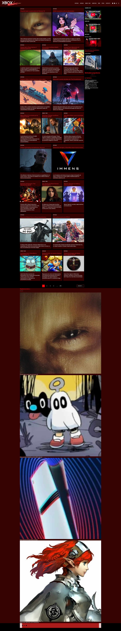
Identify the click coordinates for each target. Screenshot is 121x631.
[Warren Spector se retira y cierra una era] (73, 194)
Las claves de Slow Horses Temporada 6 (50, 184)
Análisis (82, 3)
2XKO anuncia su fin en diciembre (63, 11)
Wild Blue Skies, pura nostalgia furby (73, 116)
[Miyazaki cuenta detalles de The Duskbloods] (68, 92)
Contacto (108, 3)
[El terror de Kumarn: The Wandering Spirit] (30, 194)
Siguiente (80, 285)
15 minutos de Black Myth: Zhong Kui (50, 48)
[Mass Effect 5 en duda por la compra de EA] (30, 126)
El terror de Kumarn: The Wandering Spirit (27, 184)
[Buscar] (118, 3)
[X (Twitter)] (112, 3)
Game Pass (94, 3)
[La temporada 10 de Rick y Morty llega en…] (30, 263)
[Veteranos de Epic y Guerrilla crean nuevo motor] (68, 161)
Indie (99, 3)
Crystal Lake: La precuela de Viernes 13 (32, 11)
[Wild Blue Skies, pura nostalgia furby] (73, 126)
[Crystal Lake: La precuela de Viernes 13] (35, 24)
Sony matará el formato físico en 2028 (28, 539)
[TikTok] (116, 3)
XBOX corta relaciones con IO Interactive (29, 622)
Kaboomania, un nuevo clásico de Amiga (51, 254)
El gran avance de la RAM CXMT (91, 84)
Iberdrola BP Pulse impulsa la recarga (91, 83)
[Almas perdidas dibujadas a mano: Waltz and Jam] (60, 415)
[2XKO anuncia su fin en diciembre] (68, 24)
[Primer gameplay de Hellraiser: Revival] (35, 161)
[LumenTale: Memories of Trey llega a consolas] (73, 57)
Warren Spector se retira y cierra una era (72, 184)
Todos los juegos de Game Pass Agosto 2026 (72, 254)
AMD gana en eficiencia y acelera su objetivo (91, 81)
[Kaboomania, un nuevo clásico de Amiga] (52, 263)
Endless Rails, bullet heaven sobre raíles (33, 79)
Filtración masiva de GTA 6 (61, 217)
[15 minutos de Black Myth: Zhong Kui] (52, 57)
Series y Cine (87, 3)
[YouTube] (114, 3)
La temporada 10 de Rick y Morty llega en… (28, 254)
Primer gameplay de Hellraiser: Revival (32, 147)
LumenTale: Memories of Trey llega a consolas (71, 48)
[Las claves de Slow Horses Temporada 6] (52, 194)
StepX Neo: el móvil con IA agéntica (91, 86)
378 (60, 285)
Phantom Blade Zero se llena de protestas (33, 217)
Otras (103, 3)
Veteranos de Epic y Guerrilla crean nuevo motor (68, 147)
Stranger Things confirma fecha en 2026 (50, 116)
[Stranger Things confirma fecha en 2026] (52, 126)
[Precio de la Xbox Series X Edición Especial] (30, 57)
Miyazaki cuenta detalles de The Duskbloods (67, 79)
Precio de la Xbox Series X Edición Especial (28, 48)
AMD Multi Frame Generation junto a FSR (91, 88)
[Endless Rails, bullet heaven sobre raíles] (35, 92)
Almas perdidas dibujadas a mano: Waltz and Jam (31, 457)
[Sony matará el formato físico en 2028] (60, 498)
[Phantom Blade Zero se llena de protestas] (35, 230)
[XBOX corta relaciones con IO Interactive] (60, 581)
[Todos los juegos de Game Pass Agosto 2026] (73, 263)
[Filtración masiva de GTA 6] (68, 230)
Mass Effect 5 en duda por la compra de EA (29, 116)
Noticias (76, 3)
